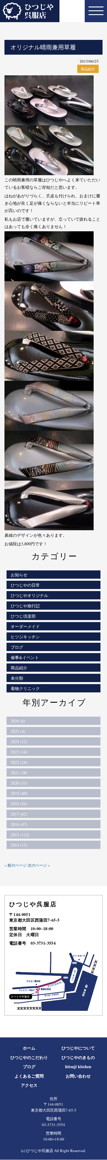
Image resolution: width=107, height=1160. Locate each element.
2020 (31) (19, 783)
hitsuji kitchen (78, 1066)
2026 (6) (18, 721)
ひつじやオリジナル (29, 595)
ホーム (29, 1048)
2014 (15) (19, 845)
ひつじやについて (78, 1048)
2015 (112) (20, 834)
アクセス (29, 1085)
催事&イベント (25, 657)
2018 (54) (19, 803)
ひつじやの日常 (25, 585)
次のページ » (39, 865)
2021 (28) (19, 772)
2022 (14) (19, 762)
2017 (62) (19, 814)
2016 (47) (19, 824)
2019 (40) (19, 793)
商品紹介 (88, 68)
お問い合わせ (78, 1076)
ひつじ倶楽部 (23, 616)
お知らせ (19, 574)
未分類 (17, 678)
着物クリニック (25, 688)
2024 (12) (19, 741)
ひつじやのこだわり (29, 1057)
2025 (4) (18, 731)
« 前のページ (15, 865)
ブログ (17, 647)
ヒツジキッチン (25, 637)
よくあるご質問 (29, 1076)
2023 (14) (19, 752)
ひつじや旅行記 (25, 606)
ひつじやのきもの (78, 1057)
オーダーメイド (25, 626)
